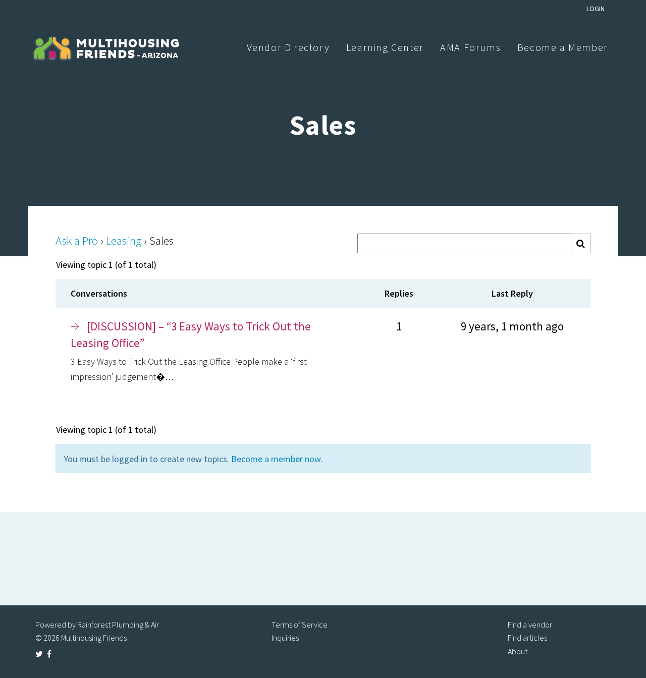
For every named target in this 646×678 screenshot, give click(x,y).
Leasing (123, 240)
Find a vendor (530, 624)
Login (595, 8)
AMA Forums (470, 47)
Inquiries (285, 638)
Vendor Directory (288, 47)
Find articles (527, 638)
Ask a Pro (77, 240)
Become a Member (562, 47)
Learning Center (385, 47)
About (517, 651)
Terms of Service (300, 624)
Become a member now (275, 459)
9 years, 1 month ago (512, 326)
